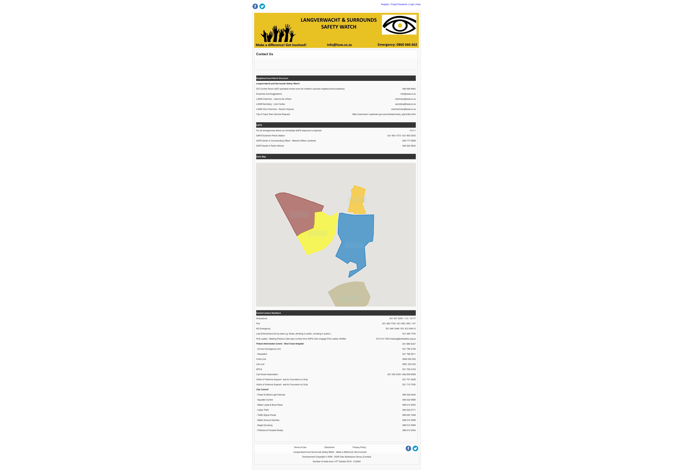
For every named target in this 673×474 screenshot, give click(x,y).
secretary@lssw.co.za (405, 103)
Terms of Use (300, 447)
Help (418, 4)
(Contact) (366, 456)
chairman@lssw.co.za (405, 98)
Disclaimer (329, 447)
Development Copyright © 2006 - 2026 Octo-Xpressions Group (332, 456)
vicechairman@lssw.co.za (403, 108)
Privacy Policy (359, 447)
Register (385, 4)
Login (411, 4)
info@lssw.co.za (408, 93)
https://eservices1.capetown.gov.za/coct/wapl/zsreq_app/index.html (384, 114)
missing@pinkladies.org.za (403, 338)
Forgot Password (399, 4)
